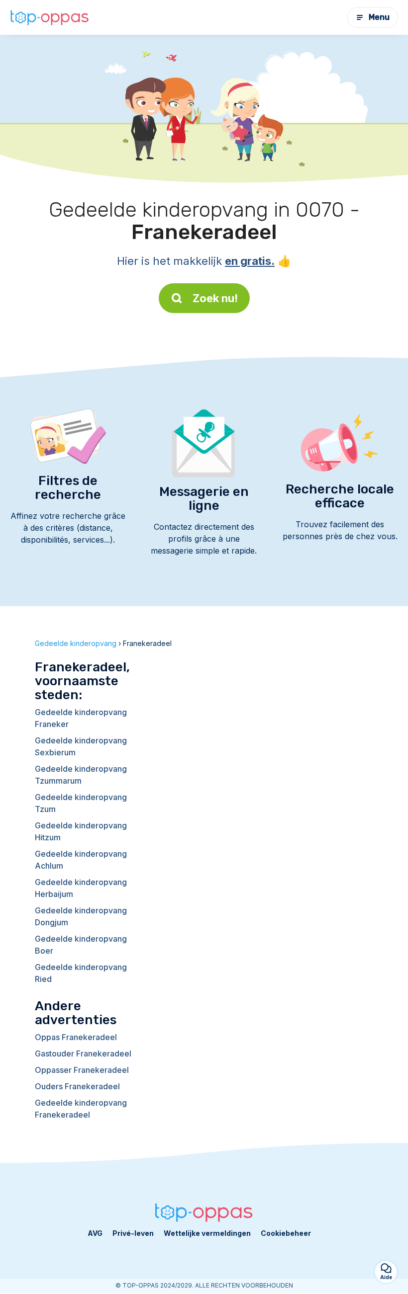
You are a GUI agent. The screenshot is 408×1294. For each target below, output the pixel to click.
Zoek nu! (215, 298)
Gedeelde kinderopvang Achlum (81, 860)
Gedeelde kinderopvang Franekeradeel (81, 1109)
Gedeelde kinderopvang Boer (81, 945)
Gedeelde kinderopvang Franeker (81, 718)
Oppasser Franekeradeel (82, 1070)
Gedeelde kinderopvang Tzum (81, 803)
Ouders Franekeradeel (77, 1086)
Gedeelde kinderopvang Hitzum (81, 831)
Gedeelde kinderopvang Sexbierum (81, 746)
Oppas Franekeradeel (76, 1037)
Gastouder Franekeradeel (83, 1053)
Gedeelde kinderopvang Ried (81, 973)
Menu (379, 17)
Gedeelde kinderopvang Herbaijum (81, 888)
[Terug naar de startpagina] (50, 17)
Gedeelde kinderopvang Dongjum (81, 916)
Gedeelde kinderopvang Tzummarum (81, 775)
